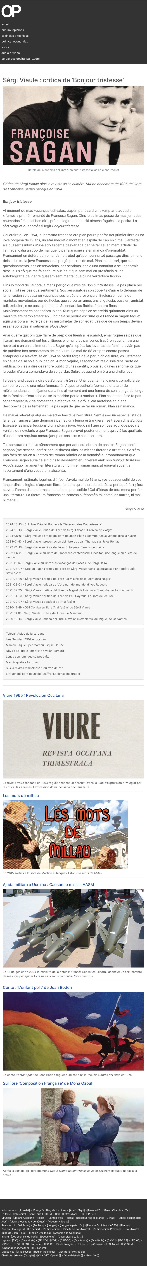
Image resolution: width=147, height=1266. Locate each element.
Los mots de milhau (21, 795)
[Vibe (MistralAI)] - (74, 1255)
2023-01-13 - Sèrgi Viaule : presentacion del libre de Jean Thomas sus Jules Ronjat (62, 541)
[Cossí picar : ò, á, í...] (70, 1236)
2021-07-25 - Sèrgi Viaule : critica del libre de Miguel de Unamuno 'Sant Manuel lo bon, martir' (70, 590)
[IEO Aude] (112, 1244)
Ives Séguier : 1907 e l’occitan (26, 639)
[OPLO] (5, 1244)
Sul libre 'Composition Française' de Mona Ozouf (48, 1083)
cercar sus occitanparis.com (20, 58)
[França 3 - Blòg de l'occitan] (49, 1210)
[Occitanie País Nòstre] (76, 1229)
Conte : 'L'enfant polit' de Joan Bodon (37, 987)
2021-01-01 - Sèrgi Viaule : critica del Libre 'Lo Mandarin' (44, 613)
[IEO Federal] (39, 1247)
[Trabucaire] (19, 1213)
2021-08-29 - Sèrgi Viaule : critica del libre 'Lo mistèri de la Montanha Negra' (58, 579)
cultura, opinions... (13, 30)
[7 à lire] (81, 1244)
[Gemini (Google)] (24, 1255)
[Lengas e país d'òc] (72, 1225)
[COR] (53, 1240)
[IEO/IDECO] (52, 1213)
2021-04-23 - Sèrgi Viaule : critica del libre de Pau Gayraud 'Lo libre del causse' (60, 596)
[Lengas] (52, 1225)
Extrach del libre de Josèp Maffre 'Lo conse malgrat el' (43, 673)
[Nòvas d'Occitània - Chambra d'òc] (108, 1210)
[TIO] (15, 1240)
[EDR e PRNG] (88, 1213)
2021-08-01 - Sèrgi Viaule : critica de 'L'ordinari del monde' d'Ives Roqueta (56, 584)
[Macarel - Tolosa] (58, 1221)
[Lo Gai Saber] (21, 1225)
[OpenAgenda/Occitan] (15, 1247)
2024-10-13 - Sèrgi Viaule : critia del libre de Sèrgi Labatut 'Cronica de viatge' (59, 530)
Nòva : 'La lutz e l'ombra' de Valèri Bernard (35, 651)
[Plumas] (125, 1225)
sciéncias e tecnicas (15, 35)
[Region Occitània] (40, 1232)
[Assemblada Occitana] (67, 1232)
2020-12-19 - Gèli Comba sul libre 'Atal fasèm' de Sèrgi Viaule (48, 607)
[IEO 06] (135, 1240)
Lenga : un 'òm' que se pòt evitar (28, 656)
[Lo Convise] (96, 1244)
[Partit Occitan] (51, 1229)
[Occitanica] (81, 1240)
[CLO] (16, 1244)
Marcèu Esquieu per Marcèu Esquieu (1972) (35, 645)
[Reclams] (38, 1225)
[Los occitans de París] (24, 1236)
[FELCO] (43, 1240)
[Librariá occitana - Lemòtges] (27, 1221)
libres (5, 47)
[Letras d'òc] (69, 1213)
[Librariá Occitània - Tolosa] (29, 1217)
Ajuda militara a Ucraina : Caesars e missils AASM (48, 884)
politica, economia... (15, 41)
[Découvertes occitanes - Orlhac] (95, 1217)
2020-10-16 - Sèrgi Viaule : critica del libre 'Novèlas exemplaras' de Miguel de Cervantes (66, 619)
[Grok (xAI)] (92, 1255)
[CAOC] (111, 1240)
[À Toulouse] (23, 1251)
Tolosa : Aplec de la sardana (25, 633)
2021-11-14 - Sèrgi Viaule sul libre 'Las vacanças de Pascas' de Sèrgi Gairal (57, 563)
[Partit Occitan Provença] (107, 1229)
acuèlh (5, 24)
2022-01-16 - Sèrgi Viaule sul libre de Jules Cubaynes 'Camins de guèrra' (55, 547)
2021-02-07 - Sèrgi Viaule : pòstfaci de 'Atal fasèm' (41, 601)
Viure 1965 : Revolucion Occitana (33, 695)
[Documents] (47, 1236)
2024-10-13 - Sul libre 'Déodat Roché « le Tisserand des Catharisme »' (54, 524)
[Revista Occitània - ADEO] (102, 1225)
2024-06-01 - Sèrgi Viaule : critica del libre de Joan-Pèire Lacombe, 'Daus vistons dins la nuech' (71, 536)
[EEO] (25, 1244)
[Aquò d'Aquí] (77, 1210)
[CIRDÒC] (65, 1240)
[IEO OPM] (127, 1244)
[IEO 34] (123, 1240)
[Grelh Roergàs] (65, 1244)
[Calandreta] (28, 1240)
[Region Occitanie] (44, 1251)
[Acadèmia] (97, 1240)
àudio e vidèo (10, 53)
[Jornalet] (24, 1210)
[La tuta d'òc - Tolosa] (61, 1217)
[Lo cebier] (33, 1229)
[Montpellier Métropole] (71, 1251)
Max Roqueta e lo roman (22, 662)
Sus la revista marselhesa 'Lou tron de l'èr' (34, 668)
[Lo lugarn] (18, 1229)
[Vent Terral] (36, 1213)
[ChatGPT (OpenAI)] (49, 1255)
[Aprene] (36, 1244)
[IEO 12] (48, 1244)
